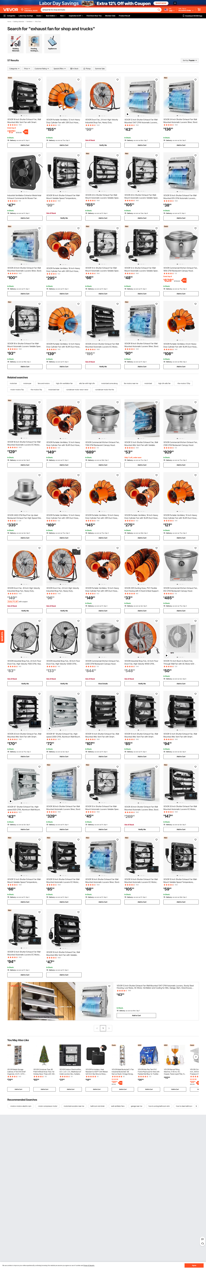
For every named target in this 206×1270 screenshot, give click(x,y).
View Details (103, 684)
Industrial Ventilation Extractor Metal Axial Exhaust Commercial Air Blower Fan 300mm (24, 198)
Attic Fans (38, 21)
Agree (194, 1265)
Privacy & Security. (89, 1265)
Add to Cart (25, 145)
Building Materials (18, 21)
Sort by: (185, 60)
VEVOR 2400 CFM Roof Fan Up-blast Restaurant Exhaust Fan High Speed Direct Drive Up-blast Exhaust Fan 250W (25, 518)
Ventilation (29, 21)
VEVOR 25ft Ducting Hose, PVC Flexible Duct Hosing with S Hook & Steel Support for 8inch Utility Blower (141, 591)
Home (9, 21)
